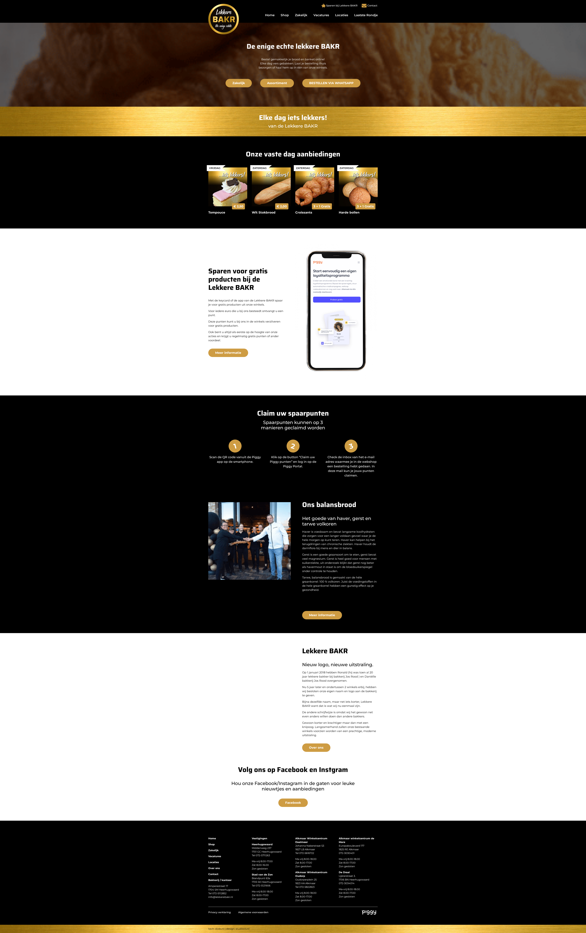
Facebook (293, 802)
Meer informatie (228, 353)
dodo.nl (219, 928)
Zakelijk (301, 15)
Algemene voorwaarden (253, 912)
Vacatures (321, 15)
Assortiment (277, 83)
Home (270, 15)
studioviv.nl (242, 928)
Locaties (341, 15)
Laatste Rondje (366, 15)
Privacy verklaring (219, 912)
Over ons (316, 747)
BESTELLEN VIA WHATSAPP (331, 83)
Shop (285, 15)
